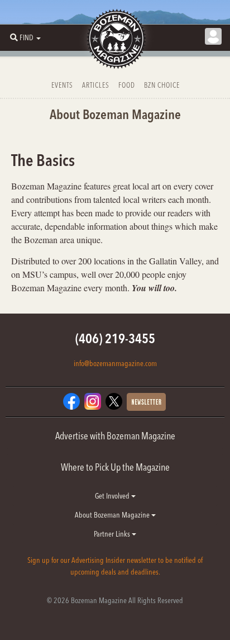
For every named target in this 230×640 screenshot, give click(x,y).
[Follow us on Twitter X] (114, 400)
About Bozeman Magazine (113, 515)
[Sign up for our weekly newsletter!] (146, 401)
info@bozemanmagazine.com (115, 363)
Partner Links (113, 534)
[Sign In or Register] (213, 36)
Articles (95, 84)
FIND (26, 37)
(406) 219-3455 (115, 338)
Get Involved (113, 496)
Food (126, 84)
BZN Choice (162, 84)
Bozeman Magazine (115, 39)
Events (62, 84)
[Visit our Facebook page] (71, 400)
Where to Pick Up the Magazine (115, 467)
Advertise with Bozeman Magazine (115, 435)
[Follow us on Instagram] (92, 400)
